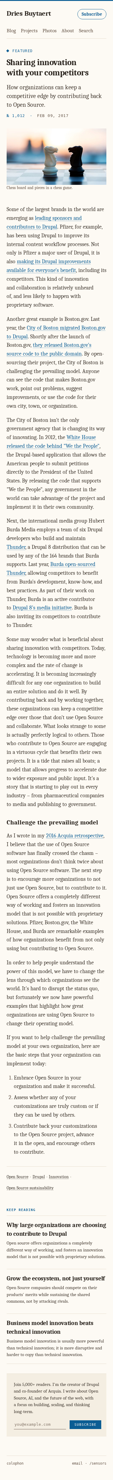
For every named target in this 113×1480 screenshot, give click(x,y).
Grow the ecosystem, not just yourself (56, 1278)
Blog (11, 30)
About (67, 30)
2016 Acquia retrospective (74, 836)
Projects (29, 30)
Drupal (39, 1176)
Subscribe (92, 14)
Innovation (59, 1176)
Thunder (16, 547)
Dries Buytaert (29, 13)
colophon (15, 1463)
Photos (49, 30)
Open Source (17, 1176)
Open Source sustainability (30, 1188)
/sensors (97, 1463)
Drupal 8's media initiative (42, 608)
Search (86, 30)
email (77, 1463)
